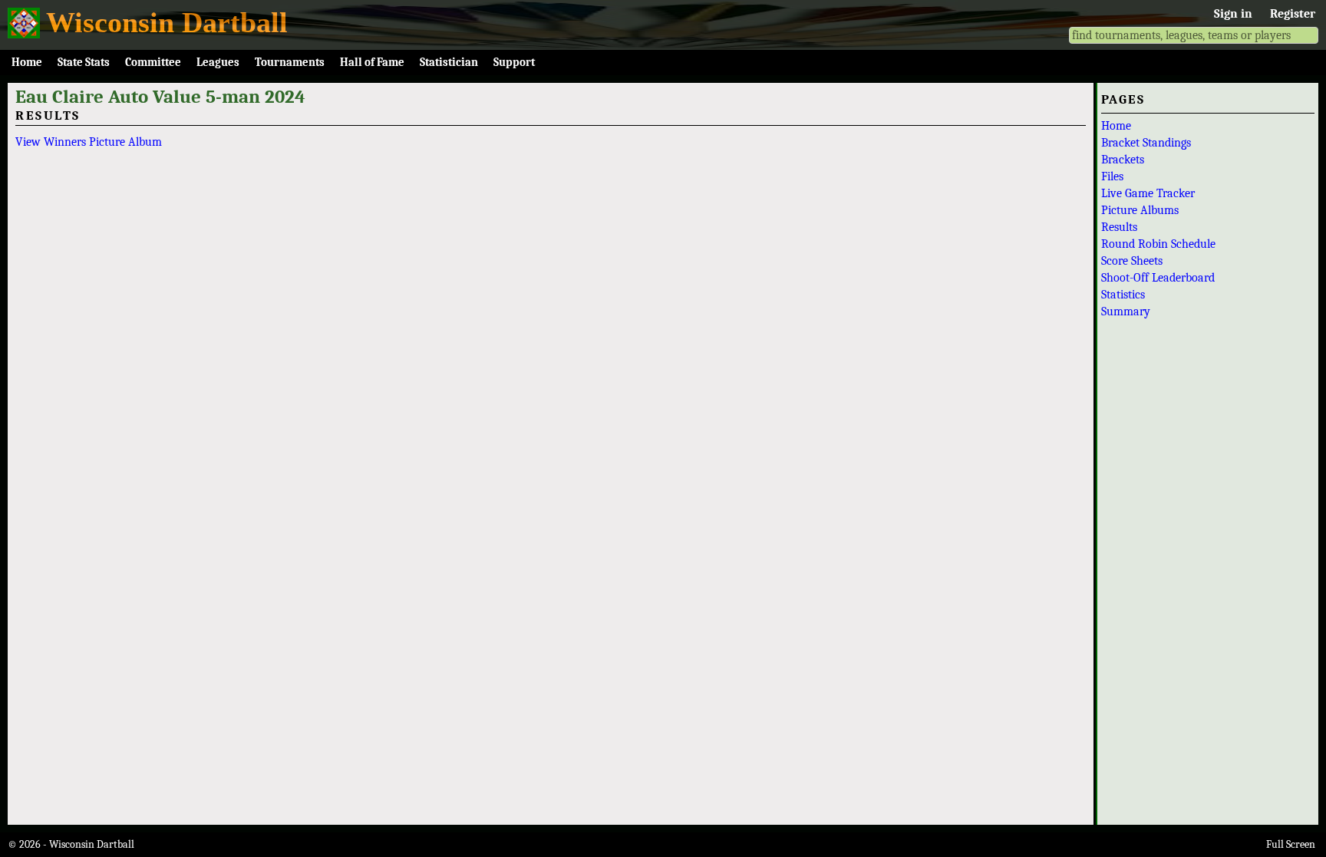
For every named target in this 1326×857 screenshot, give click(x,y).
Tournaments (290, 62)
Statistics (1123, 295)
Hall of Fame (372, 62)
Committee (153, 62)
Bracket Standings (1146, 143)
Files (1112, 176)
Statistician (449, 62)
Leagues (217, 62)
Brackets (1122, 159)
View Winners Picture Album (88, 142)
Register (1292, 14)
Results (1119, 227)
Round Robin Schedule (1158, 244)
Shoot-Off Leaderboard (1158, 278)
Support (514, 62)
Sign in (1233, 14)
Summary (1125, 311)
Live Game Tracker (1148, 193)
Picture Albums (1140, 210)
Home (27, 62)
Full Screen (1290, 844)
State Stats (84, 62)
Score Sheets (1132, 261)
